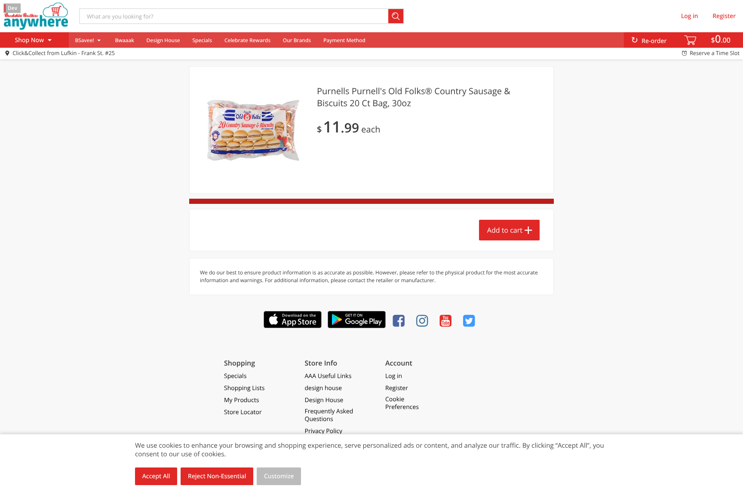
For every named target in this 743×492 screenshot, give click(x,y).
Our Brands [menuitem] (297, 40)
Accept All (156, 476)
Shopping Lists (244, 388)
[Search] (396, 16)
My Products (241, 400)
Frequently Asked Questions (329, 415)
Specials (202, 40)
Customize (279, 476)
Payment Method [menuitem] (344, 40)
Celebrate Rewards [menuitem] (247, 40)
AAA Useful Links (328, 376)
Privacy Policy (323, 431)
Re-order (654, 41)
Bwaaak (124, 40)
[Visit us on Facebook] (400, 320)
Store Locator (243, 412)
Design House (163, 40)
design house (323, 388)
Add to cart (504, 230)
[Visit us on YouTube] (447, 320)
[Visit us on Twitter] (470, 320)
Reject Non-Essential (217, 476)
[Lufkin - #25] (36, 16)
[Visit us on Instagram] (424, 320)
